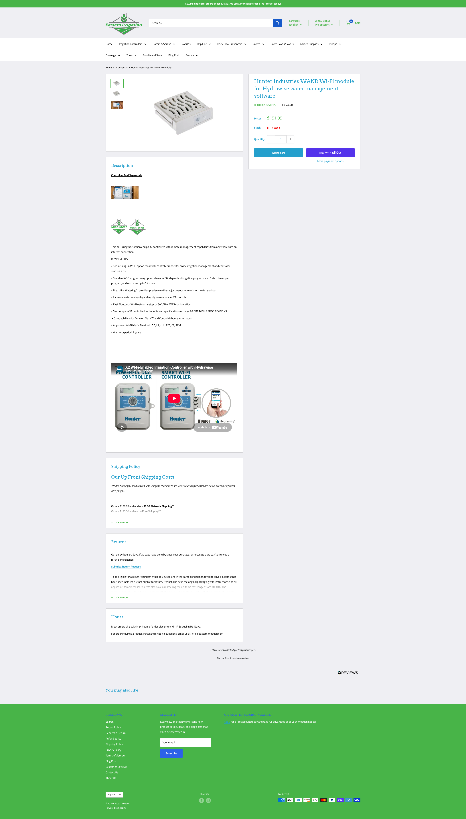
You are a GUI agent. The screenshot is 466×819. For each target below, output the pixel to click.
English (111, 794)
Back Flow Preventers (229, 44)
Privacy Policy (113, 750)
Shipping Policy (114, 744)
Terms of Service (115, 755)
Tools (130, 55)
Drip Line (202, 44)
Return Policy (113, 727)
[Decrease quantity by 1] (271, 139)
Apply (227, 722)
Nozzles (186, 44)
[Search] (277, 23)
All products (121, 67)
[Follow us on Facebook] (201, 800)
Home (109, 44)
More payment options (330, 161)
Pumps (333, 44)
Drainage (111, 55)
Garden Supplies (309, 44)
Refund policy (113, 738)
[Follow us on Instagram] (208, 800)
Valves (256, 44)
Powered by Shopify (116, 808)
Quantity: (259, 139)
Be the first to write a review (233, 658)
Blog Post (173, 55)
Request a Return (116, 733)
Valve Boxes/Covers (282, 44)
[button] (233, 657)
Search (110, 722)
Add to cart (278, 152)
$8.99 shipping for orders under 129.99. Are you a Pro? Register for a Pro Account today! (233, 3)
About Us (111, 778)
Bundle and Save (152, 55)
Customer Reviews (116, 767)
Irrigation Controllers (130, 44)
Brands (190, 55)
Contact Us (112, 772)
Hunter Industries (265, 105)
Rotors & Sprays (162, 44)
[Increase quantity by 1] (290, 139)
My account (322, 24)
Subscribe (171, 753)
